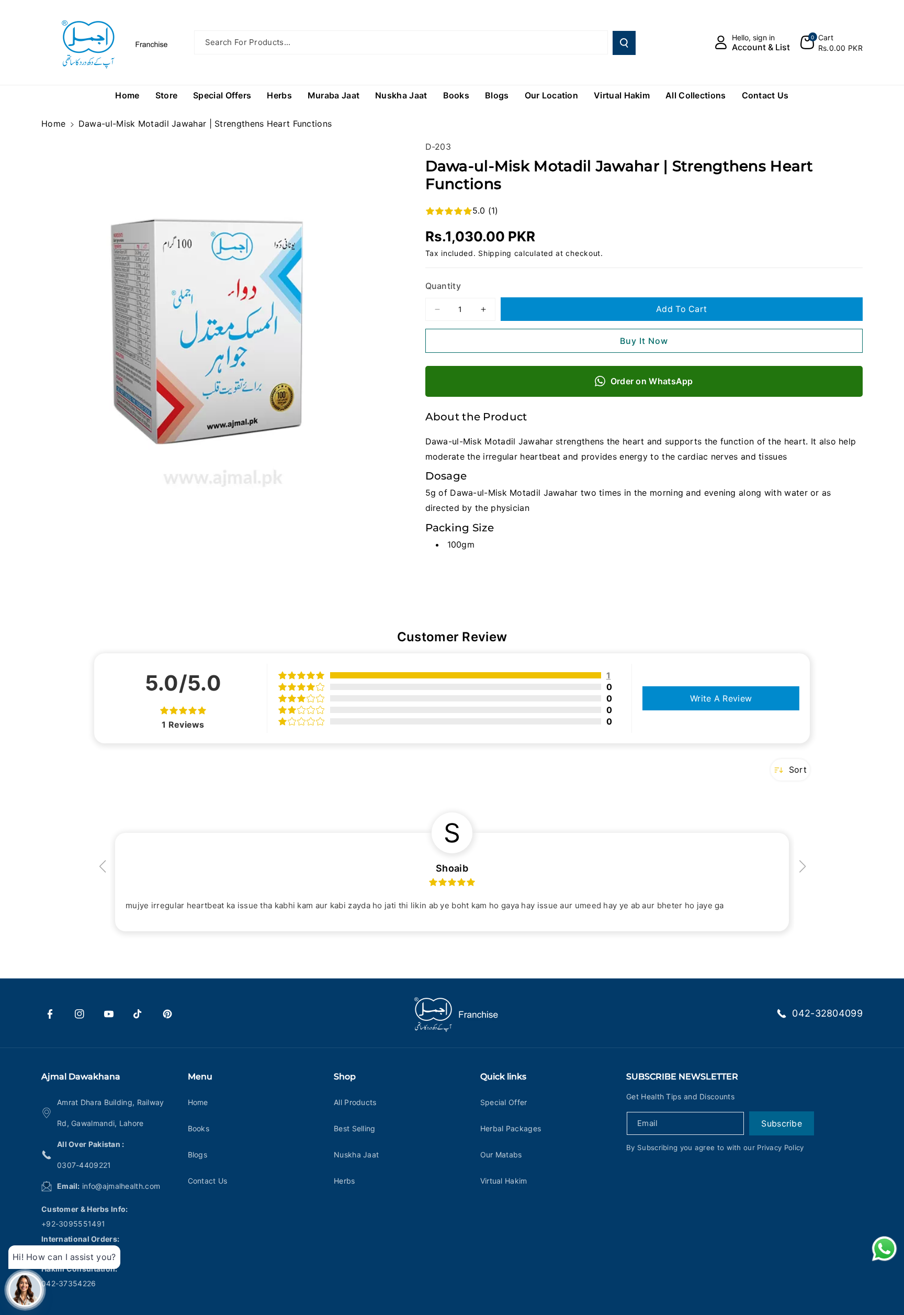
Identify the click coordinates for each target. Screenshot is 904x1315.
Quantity (443, 286)
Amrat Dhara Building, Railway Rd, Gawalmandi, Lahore (110, 1113)
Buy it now (644, 341)
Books (199, 1128)
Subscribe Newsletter (682, 1077)
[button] (831, 42)
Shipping (495, 253)
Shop (345, 1077)
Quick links (503, 1077)
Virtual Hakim (503, 1180)
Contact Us (208, 1180)
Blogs (198, 1154)
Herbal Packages (510, 1128)
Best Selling (355, 1128)
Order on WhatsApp (652, 381)
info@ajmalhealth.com (121, 1186)
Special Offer (503, 1102)
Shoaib (452, 868)
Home (53, 123)
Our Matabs (501, 1154)
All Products (355, 1102)
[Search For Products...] (624, 43)
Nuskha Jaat (356, 1154)
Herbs (344, 1180)
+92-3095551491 (73, 1223)
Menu (200, 1077)
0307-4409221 (84, 1165)
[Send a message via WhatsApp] (884, 1248)
